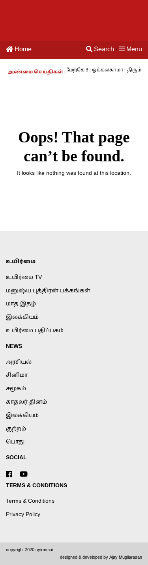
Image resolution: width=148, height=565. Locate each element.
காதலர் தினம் (26, 402)
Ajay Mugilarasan (125, 557)
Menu (133, 50)
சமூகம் (16, 388)
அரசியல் (19, 362)
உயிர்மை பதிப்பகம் (35, 330)
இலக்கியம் (22, 317)
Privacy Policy (23, 514)
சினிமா (17, 375)
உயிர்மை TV (24, 277)
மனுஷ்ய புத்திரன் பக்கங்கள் (48, 291)
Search (103, 50)
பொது (15, 442)
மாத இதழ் (21, 304)
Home (22, 50)
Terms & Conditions (30, 501)
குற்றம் (16, 429)
